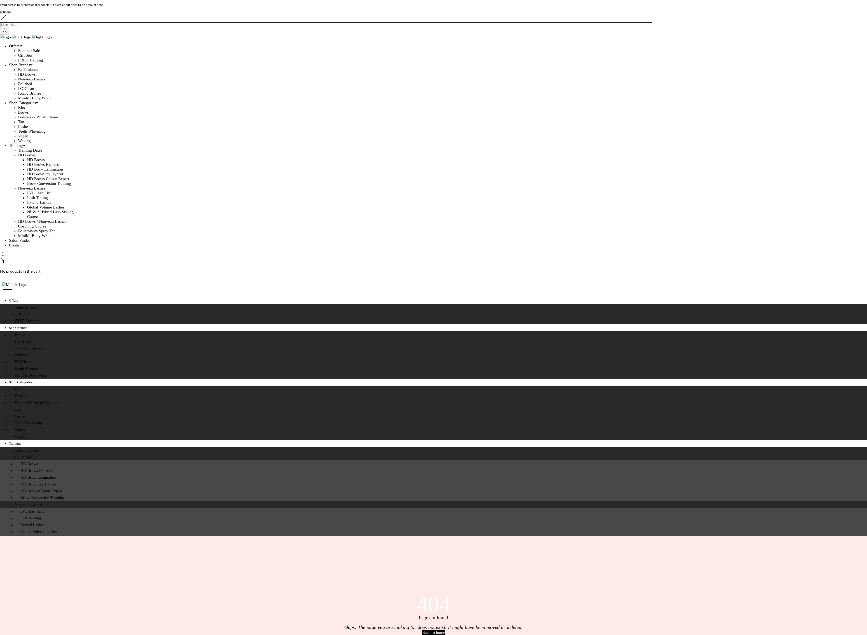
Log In (5, 12)
